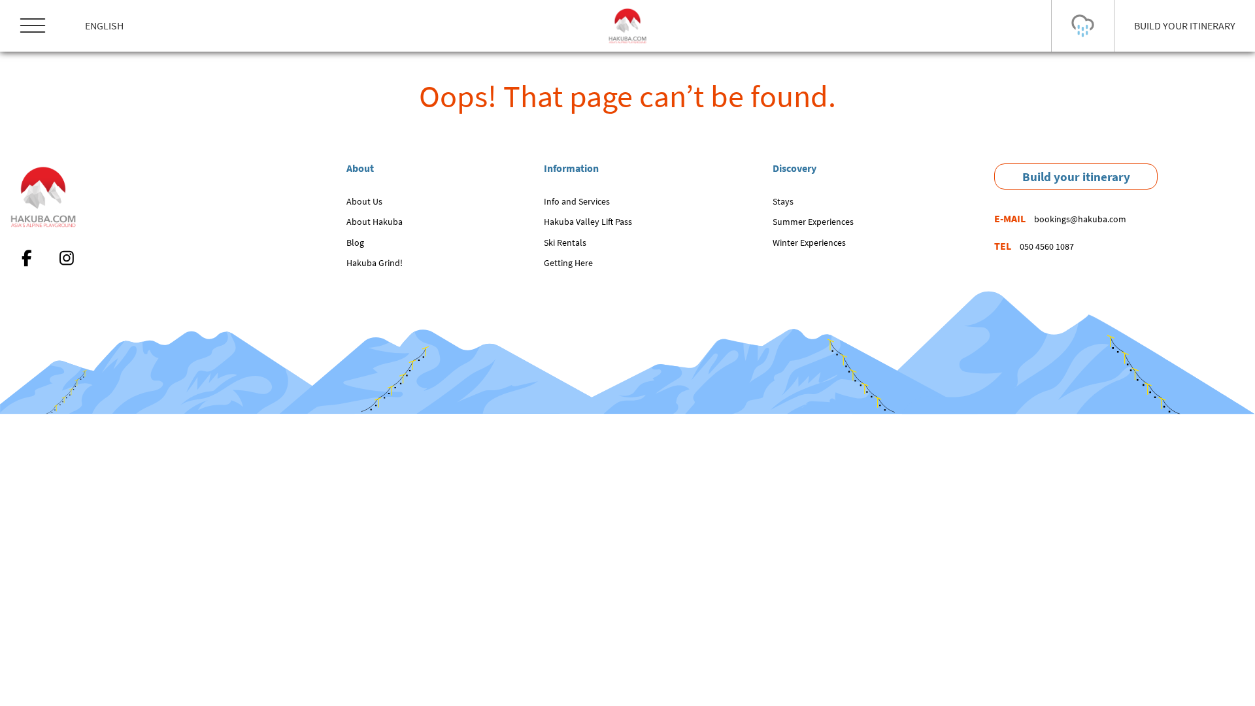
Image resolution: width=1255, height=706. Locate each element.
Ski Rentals (565, 242)
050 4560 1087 (1047, 246)
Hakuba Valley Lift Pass (588, 221)
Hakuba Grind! (374, 263)
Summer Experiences (813, 221)
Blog (355, 242)
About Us (364, 201)
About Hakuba (374, 221)
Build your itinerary (1076, 176)
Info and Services (577, 201)
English (104, 25)
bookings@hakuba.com (1080, 219)
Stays (783, 201)
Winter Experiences (809, 242)
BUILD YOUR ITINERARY (1184, 25)
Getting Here (568, 263)
